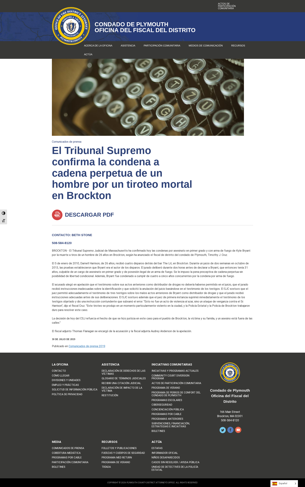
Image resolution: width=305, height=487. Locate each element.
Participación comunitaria (162, 45)
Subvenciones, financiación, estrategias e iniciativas (171, 425)
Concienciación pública (168, 409)
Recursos (238, 45)
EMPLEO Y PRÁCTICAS (65, 385)
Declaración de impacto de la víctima (122, 389)
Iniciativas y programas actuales (175, 370)
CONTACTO (59, 370)
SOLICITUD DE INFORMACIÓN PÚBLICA (74, 389)
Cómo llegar (60, 375)
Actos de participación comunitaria (227, 6)
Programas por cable (166, 414)
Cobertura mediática (66, 453)
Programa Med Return (117, 457)
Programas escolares (167, 400)
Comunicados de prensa (66, 141)
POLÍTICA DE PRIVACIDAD (67, 394)
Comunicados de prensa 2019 (87, 346)
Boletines (158, 431)
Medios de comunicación (206, 45)
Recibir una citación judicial (121, 383)
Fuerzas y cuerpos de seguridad (123, 453)
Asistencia (128, 45)
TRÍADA (106, 466)
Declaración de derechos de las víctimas (123, 372)
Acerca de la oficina (98, 45)
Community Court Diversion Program (170, 377)
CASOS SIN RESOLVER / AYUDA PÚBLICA (175, 462)
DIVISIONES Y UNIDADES (66, 380)
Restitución (110, 395)
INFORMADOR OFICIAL (165, 453)
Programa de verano (166, 387)
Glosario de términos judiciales (124, 378)
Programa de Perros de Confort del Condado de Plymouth (176, 394)
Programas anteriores (167, 418)
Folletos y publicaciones (119, 448)
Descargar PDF (88, 215)
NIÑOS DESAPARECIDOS (166, 457)
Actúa (88, 54)
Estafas (157, 448)
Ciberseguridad (162, 404)
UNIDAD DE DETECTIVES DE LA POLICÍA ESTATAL (175, 468)
